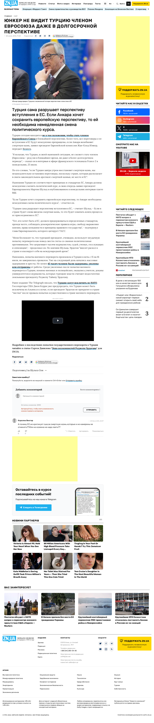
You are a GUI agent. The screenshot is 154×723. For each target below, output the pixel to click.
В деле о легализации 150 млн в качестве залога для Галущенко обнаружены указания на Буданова (128, 284)
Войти (122, 4)
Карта (40, 657)
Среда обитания (83, 682)
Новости (42, 4)
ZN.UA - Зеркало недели (133, 171)
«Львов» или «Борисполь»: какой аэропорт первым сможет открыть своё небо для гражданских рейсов (129, 299)
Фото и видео (63, 4)
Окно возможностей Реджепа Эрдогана (74, 348)
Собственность (120, 689)
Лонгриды (88, 4)
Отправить (91, 410)
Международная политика (13, 678)
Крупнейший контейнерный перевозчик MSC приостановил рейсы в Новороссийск (127, 247)
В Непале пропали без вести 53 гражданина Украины (127, 233)
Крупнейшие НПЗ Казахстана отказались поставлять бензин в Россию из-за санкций (128, 262)
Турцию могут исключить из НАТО (77, 282)
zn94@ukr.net (65, 657)
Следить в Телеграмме (35, 507)
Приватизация (8, 689)
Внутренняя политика (11, 675)
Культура (80, 689)
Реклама (41, 650)
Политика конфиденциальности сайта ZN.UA (134, 715)
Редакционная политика (47, 653)
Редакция (41, 646)
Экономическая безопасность (51, 685)
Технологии (81, 678)
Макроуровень (8, 682)
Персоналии (44, 689)
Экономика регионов (11, 692)
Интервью (76, 4)
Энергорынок (8, 685)
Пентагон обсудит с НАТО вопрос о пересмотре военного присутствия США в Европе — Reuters (127, 220)
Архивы (41, 643)
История (117, 678)
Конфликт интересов (48, 682)
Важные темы (11, 9)
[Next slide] (148, 9)
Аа (129, 4)
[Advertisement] (45, 458)
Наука (79, 675)
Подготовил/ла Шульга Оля (27, 370)
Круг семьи (118, 682)
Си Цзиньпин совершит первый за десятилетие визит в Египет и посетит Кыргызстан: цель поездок (129, 313)
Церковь (80, 685)
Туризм (117, 685)
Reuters (27, 148)
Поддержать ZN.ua (140, 4)
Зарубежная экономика (49, 678)
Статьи (51, 4)
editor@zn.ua (73, 662)
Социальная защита (47, 675)
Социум (117, 675)
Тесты (98, 4)
